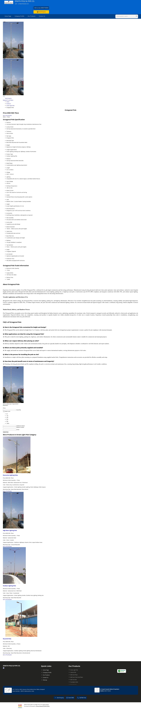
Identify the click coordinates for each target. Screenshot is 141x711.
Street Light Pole (10, 105)
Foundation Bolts (74, 682)
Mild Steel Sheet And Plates (76, 677)
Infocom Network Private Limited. (43, 706)
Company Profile (19, 16)
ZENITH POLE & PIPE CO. (25, 2)
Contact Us (42, 16)
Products (8, 103)
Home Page (8, 16)
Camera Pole (73, 672)
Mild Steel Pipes (74, 674)
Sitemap (45, 680)
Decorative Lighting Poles (10, 475)
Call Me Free (82, 697)
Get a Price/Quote (7, 115)
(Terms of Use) (46, 704)
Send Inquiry (42, 12)
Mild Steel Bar (73, 679)
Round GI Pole (7, 639)
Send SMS (71, 697)
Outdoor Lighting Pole (9, 586)
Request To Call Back (8, 100)
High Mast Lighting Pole (10, 530)
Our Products (31, 16)
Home (7, 101)
